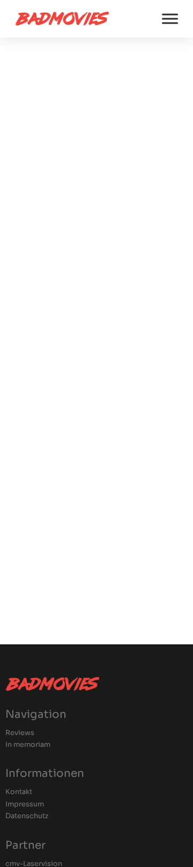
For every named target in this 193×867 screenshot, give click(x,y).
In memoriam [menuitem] (27, 744)
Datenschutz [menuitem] (26, 816)
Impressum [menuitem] (24, 804)
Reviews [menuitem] (19, 733)
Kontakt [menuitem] (18, 792)
